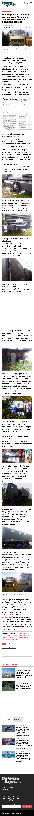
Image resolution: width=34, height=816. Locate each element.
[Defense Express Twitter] (13, 798)
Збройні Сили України (9, 647)
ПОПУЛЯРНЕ (18, 719)
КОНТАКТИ (4, 792)
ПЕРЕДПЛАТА (5, 789)
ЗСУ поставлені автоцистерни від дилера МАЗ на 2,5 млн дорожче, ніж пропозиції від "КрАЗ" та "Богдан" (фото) (16, 102)
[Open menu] (31, 3)
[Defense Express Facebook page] (4, 798)
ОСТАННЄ (7, 719)
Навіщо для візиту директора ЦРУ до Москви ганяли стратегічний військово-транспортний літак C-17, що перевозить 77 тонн (23, 733)
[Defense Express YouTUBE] (9, 798)
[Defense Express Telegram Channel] (18, 798)
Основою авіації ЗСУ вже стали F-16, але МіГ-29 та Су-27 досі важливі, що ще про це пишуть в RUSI (24, 674)
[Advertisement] (17, 311)
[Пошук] (28, 3)
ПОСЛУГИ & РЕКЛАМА (7, 787)
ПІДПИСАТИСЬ (27, 807)
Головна (4, 10)
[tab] (7, 719)
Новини (9, 10)
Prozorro (15, 136)
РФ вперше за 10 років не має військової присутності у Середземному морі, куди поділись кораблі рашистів (24, 757)
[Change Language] (25, 3)
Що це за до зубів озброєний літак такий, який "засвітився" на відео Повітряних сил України (24, 687)
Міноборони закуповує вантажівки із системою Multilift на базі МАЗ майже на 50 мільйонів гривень (17, 637)
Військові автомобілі (14, 644)
